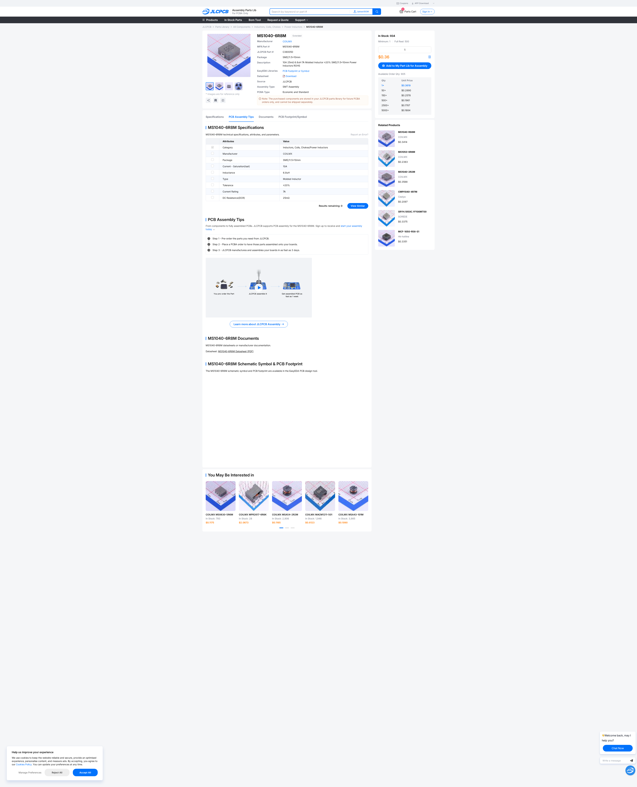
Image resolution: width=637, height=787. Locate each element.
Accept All (85, 772)
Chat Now (618, 748)
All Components (241, 26)
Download (291, 76)
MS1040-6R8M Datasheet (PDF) (235, 351)
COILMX (287, 41)
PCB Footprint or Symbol (296, 71)
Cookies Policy (24, 764)
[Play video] (259, 288)
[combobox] (310, 12)
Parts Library (222, 26)
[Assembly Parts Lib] (215, 11)
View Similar (358, 205)
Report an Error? (359, 134)
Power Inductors (293, 26)
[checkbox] (212, 147)
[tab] (215, 116)
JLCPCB (206, 26)
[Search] (377, 11)
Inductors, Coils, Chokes (267, 26)
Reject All (57, 772)
